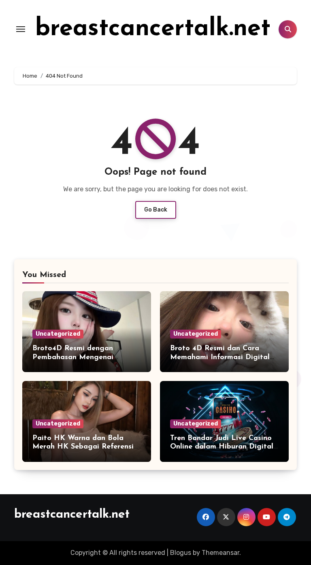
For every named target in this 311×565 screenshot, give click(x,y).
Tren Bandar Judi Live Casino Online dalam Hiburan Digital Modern (221, 447)
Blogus (180, 553)
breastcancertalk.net (153, 29)
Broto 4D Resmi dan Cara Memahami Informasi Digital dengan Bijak (220, 357)
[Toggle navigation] (20, 29)
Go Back (155, 209)
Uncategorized (58, 333)
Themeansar (220, 553)
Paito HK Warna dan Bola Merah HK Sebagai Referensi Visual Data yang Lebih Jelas (83, 447)
